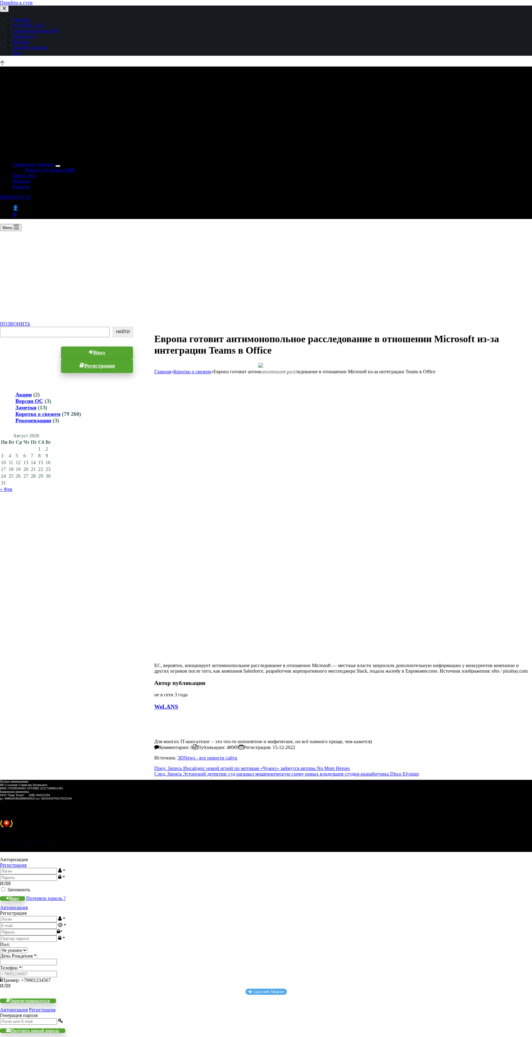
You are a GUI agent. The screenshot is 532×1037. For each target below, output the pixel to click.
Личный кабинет (30, 47)
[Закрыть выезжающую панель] (4, 9)
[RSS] (55, 838)
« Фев (6, 489)
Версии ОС (29, 401)
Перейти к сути (16, 2)
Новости (21, 181)
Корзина (21, 41)
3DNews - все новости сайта (207, 757)
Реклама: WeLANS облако (277, 371)
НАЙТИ (123, 332)
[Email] (3, 838)
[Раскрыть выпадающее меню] (57, 166)
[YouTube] (40, 838)
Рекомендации (33, 420)
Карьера (20, 186)
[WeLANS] (165, 736)
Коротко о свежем (37, 414)
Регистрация (13, 865)
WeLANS (166, 706)
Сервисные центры (32, 164)
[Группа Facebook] (48, 838)
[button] (266, 827)
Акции (23, 394)
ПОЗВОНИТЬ (15, 197)
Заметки (25, 407)
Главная (20, 19)
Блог (17, 52)
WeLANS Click (28, 25)
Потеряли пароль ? (46, 898)
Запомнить (18, 889)
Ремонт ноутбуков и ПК (50, 169)
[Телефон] (11, 838)
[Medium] (18, 838)
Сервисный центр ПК (35, 30)
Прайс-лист (24, 36)
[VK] (26, 838)
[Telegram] (33, 838)
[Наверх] (2, 63)
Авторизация (14, 907)
